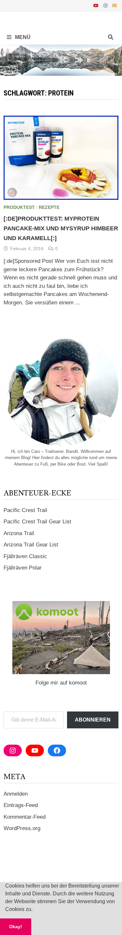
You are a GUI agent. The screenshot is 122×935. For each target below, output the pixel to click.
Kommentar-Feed (25, 817)
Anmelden (16, 794)
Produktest (19, 207)
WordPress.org (22, 828)
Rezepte (49, 207)
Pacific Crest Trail (25, 510)
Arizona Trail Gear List (31, 545)
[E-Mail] (114, 5)
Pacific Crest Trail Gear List (37, 522)
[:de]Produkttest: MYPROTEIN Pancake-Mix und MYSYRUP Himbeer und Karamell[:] (61, 228)
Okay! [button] (15, 926)
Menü (22, 37)
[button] (35, 910)
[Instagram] (106, 5)
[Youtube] (97, 5)
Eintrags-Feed (21, 805)
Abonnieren (93, 720)
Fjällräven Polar (23, 568)
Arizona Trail (19, 533)
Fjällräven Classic (25, 556)
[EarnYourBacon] (61, 60)
